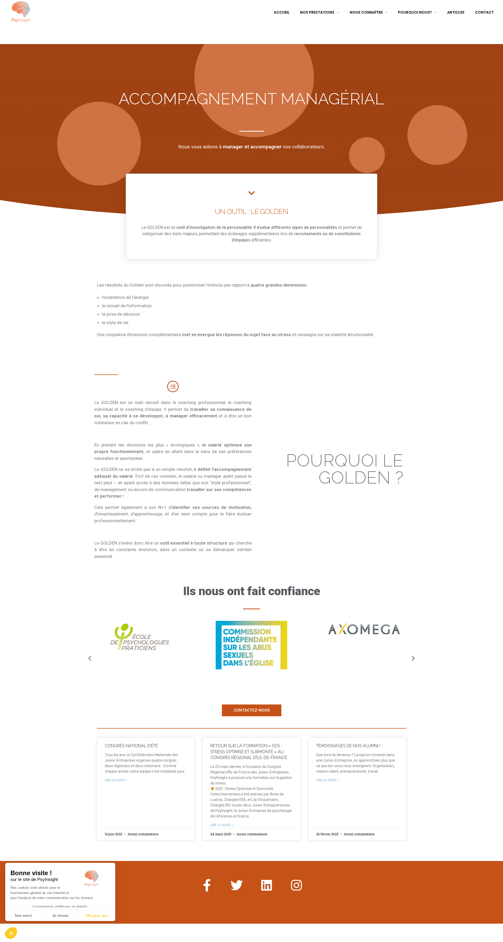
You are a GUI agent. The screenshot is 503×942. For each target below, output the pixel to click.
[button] (89, 658)
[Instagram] (296, 885)
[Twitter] (236, 885)
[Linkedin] (266, 885)
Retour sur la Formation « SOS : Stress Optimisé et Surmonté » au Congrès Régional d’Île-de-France (248, 751)
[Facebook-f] (206, 885)
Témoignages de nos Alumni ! (348, 745)
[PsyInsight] (20, 11)
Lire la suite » (116, 780)
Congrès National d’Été (131, 745)
